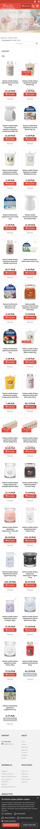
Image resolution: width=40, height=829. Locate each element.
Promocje (24, 752)
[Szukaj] (33, 6)
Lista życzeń (25, 776)
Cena (3, 56)
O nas (23, 742)
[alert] (20, 812)
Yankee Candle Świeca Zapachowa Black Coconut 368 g (30, 484)
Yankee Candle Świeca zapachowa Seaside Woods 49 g (30, 83)
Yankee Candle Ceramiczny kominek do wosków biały (30, 217)
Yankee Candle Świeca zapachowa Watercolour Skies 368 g (10, 530)
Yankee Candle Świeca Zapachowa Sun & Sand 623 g (10, 83)
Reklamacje (25, 747)
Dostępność (5, 51)
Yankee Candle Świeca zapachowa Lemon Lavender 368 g (10, 618)
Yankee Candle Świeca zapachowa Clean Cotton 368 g (10, 663)
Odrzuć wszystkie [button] (29, 825)
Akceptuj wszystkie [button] (11, 825)
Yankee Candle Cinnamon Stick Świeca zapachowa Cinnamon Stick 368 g (30, 307)
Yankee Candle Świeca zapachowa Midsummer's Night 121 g (30, 574)
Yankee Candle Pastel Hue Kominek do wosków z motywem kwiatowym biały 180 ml (10, 129)
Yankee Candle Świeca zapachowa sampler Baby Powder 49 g (30, 350)
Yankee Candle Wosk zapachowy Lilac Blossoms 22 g (10, 306)
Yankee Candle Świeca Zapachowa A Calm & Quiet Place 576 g (10, 574)
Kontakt (5, 735)
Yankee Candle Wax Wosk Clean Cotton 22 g (30, 260)
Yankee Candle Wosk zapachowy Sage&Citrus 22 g (10, 707)
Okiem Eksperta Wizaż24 (8, 787)
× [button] (37, 798)
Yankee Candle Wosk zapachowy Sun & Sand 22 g (10, 217)
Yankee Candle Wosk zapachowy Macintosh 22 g (10, 350)
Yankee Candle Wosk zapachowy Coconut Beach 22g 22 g (30, 127)
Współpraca (25, 755)
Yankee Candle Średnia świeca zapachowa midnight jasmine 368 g (10, 484)
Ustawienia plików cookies (9, 776)
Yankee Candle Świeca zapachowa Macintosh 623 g (30, 663)
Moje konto (25, 771)
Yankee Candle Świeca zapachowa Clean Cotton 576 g (30, 529)
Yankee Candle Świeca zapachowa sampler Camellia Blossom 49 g (10, 172)
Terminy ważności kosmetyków (6, 780)
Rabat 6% (4, 784)
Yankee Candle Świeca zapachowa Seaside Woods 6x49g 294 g (30, 440)
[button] (20, 821)
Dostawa (24, 744)
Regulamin (4, 771)
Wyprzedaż (25, 750)
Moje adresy (25, 774)
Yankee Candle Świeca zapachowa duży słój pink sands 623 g (30, 395)
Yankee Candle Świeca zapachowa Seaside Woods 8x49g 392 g (10, 440)
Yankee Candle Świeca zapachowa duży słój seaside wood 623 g (10, 261)
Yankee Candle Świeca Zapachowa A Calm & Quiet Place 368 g (30, 618)
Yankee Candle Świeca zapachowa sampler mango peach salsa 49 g (10, 395)
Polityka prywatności (7, 774)
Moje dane (24, 782)
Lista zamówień (26, 779)
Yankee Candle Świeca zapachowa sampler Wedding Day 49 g (30, 172)
